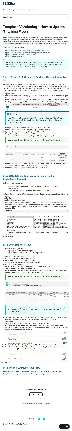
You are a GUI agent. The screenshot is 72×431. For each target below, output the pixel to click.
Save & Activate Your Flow (14, 57)
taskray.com (31, 418)
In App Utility (31, 10)
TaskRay (5, 10)
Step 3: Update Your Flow (17, 244)
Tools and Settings (31, 374)
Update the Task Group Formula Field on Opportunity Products (27, 53)
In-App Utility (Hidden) (18, 10)
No (39, 394)
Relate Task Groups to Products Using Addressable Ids (24, 51)
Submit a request (44, 403)
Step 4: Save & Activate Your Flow (21, 367)
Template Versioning (10, 38)
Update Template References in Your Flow (20, 55)
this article (44, 64)
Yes (33, 394)
